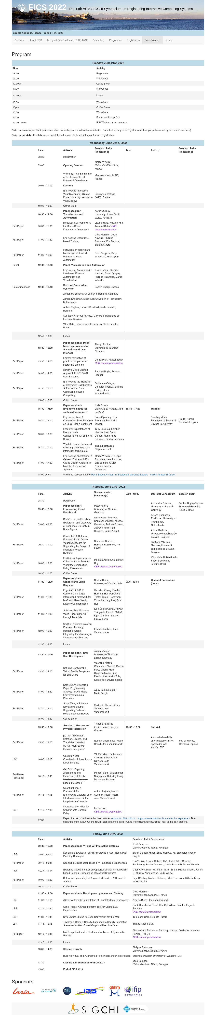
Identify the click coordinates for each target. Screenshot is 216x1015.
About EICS (36, 40)
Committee (98, 40)
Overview (19, 40)
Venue (169, 40)
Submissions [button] (152, 40)
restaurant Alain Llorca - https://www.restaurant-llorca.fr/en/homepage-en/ (150, 818)
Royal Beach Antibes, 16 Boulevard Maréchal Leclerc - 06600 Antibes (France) (133, 474)
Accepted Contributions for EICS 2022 (67, 40)
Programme (115, 40)
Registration (133, 40)
